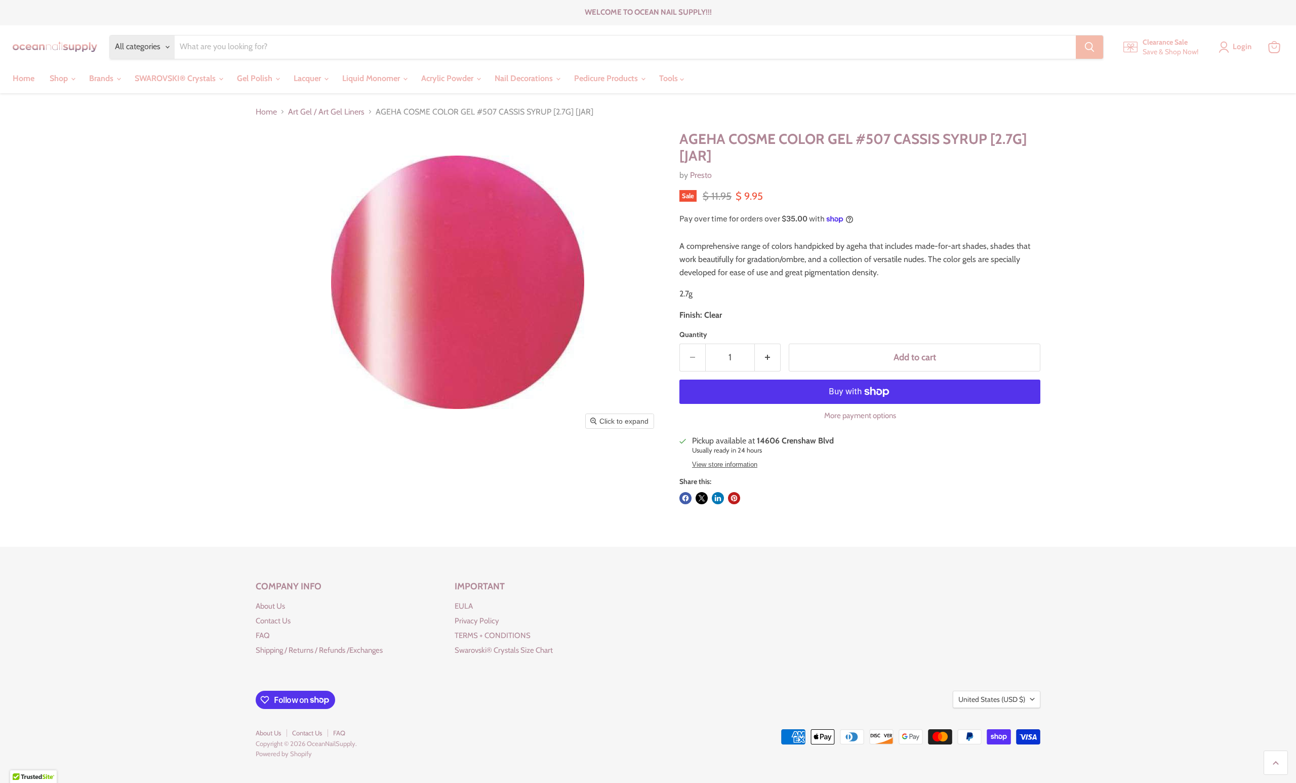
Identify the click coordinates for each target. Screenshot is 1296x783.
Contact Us (273, 620)
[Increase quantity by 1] (768, 357)
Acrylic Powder (448, 78)
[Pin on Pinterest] (734, 498)
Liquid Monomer (372, 78)
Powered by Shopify (284, 754)
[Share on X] (702, 498)
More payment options (860, 416)
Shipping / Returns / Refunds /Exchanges (319, 650)
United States (991, 699)
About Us (270, 606)
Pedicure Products (607, 78)
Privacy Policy (477, 620)
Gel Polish (255, 78)
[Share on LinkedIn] (718, 498)
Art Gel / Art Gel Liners (326, 112)
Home (23, 78)
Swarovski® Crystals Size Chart (504, 650)
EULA (464, 606)
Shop (60, 78)
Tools (669, 78)
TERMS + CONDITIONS (493, 635)
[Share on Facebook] (685, 498)
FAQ (263, 635)
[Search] (1089, 47)
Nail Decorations (525, 78)
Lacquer (308, 78)
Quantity (693, 334)
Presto (701, 175)
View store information (724, 464)
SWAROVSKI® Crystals (176, 78)
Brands (102, 78)
